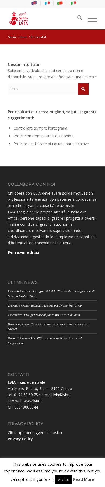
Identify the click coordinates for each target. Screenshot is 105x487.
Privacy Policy (20, 438)
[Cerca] (77, 18)
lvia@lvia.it (62, 394)
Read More (83, 479)
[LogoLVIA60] (43, 18)
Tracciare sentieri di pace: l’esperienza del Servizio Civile (45, 305)
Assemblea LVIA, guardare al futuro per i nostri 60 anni (44, 315)
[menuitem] (35, 3)
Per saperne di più (23, 252)
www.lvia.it (33, 400)
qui (22, 432)
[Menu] (89, 18)
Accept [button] (63, 479)
